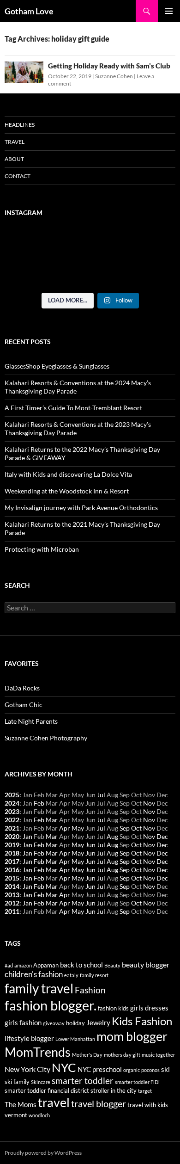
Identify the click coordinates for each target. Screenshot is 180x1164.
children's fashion (34, 974)
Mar (52, 820)
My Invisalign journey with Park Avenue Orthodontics (81, 507)
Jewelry (98, 1023)
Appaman (46, 965)
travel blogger (98, 1103)
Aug (112, 836)
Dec (162, 836)
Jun (90, 845)
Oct (136, 828)
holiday (75, 1023)
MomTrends (38, 1052)
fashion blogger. (50, 1005)
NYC (64, 1067)
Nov (149, 803)
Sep (125, 828)
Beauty (112, 965)
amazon (23, 965)
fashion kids (113, 1008)
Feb (39, 803)
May (78, 828)
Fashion (90, 990)
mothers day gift (122, 1055)
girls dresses (149, 1008)
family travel (39, 988)
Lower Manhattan (75, 1039)
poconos (150, 1070)
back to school (81, 965)
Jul (101, 795)
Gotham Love (29, 11)
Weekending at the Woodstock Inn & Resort (67, 491)
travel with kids (147, 1105)
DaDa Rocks (22, 688)
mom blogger (132, 1036)
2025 (12, 795)
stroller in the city (113, 1090)
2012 (12, 903)
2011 (12, 911)
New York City (27, 1069)
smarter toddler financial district (47, 1090)
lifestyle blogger (29, 1038)
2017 (12, 861)
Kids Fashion (142, 1021)
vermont (16, 1115)
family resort (94, 975)
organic (131, 1070)
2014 (12, 886)
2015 (12, 878)
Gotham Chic (23, 704)
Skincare (40, 1082)
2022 (12, 820)
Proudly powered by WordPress (43, 1152)
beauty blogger (145, 964)
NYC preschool (100, 1069)
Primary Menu (169, 11)
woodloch (39, 1115)
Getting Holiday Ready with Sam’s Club (109, 66)
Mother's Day (87, 1055)
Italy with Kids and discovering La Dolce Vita (68, 474)
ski (165, 1069)
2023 (12, 811)
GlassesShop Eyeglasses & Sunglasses (57, 366)
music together (158, 1055)
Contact (17, 175)
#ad (9, 965)
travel (54, 1102)
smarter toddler (83, 1081)
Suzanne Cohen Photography (46, 738)
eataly (71, 975)
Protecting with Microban (42, 549)
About (14, 158)
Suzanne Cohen (114, 76)
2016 (12, 870)
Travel (14, 141)
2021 (12, 828)
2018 (12, 853)
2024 (12, 803)
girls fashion (23, 1023)
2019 (12, 845)
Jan (27, 836)
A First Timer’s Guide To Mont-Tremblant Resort (73, 408)
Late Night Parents (31, 721)
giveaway (54, 1023)
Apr (64, 828)
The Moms (20, 1105)
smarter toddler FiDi (137, 1082)
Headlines (20, 124)
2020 (12, 836)
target (145, 1091)
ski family (17, 1081)
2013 (12, 895)
